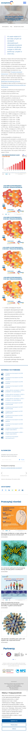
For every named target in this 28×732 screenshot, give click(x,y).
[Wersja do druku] (22, 490)
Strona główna (5, 26)
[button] (14, 659)
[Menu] (24, 3)
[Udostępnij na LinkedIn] (9, 490)
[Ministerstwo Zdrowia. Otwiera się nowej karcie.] (8, 671)
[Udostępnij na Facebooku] (2, 490)
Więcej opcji (14, 724)
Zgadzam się (14, 720)
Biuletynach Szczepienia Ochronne (10, 81)
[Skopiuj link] (19, 490)
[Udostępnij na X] (5, 490)
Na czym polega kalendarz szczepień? (11, 468)
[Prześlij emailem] (16, 490)
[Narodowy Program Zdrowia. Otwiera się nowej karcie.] (21, 671)
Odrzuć (14, 728)
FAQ (11, 26)
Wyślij (22, 459)
